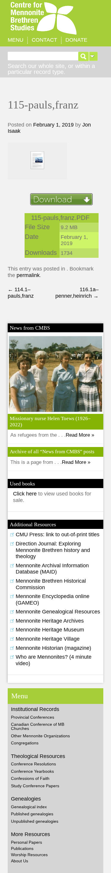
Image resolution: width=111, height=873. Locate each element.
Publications (22, 848)
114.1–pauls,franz (21, 292)
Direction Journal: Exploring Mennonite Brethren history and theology (53, 550)
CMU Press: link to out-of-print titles (57, 534)
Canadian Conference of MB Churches (37, 726)
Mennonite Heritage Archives (50, 621)
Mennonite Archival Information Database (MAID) (52, 569)
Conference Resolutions (33, 764)
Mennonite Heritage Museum (50, 630)
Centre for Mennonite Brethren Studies (55, 18)
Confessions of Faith (30, 778)
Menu (15, 40)
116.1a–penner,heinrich (77, 292)
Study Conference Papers (35, 786)
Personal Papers (26, 842)
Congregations (24, 743)
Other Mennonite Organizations (40, 736)
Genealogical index (29, 807)
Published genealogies (32, 814)
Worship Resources (29, 855)
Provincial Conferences (32, 717)
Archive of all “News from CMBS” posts (52, 451)
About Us (19, 861)
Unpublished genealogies (34, 821)
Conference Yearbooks (32, 771)
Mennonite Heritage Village (48, 639)
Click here (25, 494)
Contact (44, 40)
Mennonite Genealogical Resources (58, 612)
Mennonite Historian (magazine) (53, 648)
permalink (28, 275)
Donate (76, 40)
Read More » (80, 435)
